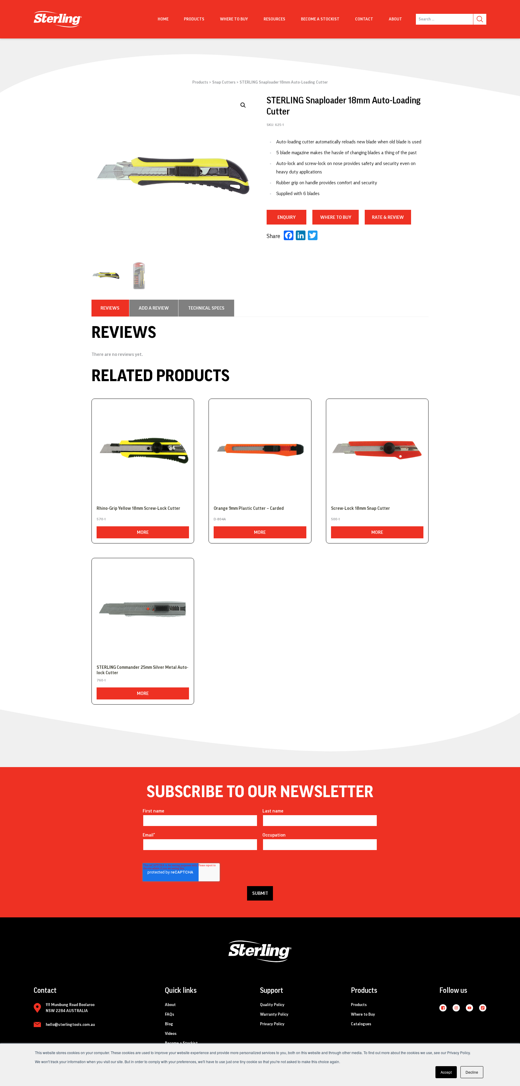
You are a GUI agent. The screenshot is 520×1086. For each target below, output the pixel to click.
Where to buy (234, 19)
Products (194, 19)
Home (163, 19)
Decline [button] (472, 1072)
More (143, 532)
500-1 (335, 519)
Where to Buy (363, 1014)
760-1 (101, 680)
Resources (274, 19)
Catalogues (361, 1024)
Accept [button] (446, 1072)
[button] (243, 105)
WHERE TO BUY (335, 217)
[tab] (110, 308)
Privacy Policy (272, 1024)
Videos (171, 1034)
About (395, 19)
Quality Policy (272, 1005)
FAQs (169, 1014)
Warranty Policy (274, 1014)
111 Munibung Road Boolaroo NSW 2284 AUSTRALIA (70, 1008)
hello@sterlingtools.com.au (70, 1025)
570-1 (101, 519)
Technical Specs (206, 308)
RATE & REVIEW (388, 217)
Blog (169, 1024)
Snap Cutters (224, 82)
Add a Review (154, 308)
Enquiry (286, 217)
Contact (364, 19)
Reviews (110, 308)
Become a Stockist (320, 19)
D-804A (220, 519)
